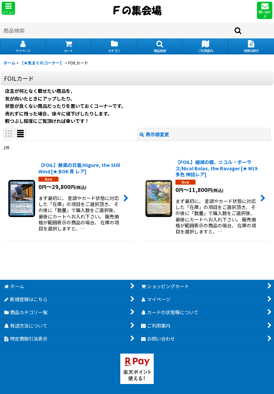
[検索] (238, 30)
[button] (8, 8)
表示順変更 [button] (157, 134)
